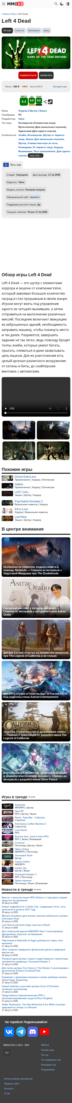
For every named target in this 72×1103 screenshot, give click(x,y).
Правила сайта (11, 1083)
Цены (46, 30)
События (19, 30)
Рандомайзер (48, 1069)
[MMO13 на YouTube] (44, 1032)
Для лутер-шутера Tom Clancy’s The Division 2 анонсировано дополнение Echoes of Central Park (35, 969)
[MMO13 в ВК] (9, 1032)
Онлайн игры (47, 1050)
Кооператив (34, 135)
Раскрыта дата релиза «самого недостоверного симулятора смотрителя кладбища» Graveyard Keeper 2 (35, 960)
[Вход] (67, 4)
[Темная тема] (62, 4)
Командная (24, 147)
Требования (34, 30)
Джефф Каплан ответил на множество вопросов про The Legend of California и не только (35, 654)
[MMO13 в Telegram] (21, 1032)
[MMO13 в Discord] (33, 1032)
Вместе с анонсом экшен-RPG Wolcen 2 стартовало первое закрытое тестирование (34, 899)
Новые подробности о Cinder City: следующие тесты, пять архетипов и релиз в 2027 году (34, 908)
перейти (35, 197)
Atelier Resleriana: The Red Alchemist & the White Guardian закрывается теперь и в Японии (33, 1006)
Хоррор (22, 110)
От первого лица (43, 147)
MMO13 (45, 1045)
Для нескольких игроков (49, 139)
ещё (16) (35, 155)
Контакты (9, 1088)
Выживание (25, 151)
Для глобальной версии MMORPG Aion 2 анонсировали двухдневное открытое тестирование (32, 933)
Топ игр (44, 1055)
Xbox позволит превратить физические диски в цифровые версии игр (33, 951)
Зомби (22, 135)
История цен (60, 86)
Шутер (33, 110)
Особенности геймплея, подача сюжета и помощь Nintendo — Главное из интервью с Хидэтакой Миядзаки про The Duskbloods (32, 570)
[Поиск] (56, 4)
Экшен (43, 110)
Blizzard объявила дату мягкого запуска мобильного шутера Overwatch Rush (35, 917)
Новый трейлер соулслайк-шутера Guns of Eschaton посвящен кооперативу (30, 987)
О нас (7, 1093)
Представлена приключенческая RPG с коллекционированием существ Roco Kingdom (27, 997)
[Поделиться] (45, 101)
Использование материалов (18, 1078)
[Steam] (50, 101)
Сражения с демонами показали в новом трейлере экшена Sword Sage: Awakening (34, 978)
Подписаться (28, 75)
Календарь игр (48, 1064)
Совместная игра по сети (42, 143)
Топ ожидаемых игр (51, 1060)
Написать (46, 75)
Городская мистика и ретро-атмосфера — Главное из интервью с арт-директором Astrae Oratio (34, 611)
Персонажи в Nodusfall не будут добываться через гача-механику (32, 942)
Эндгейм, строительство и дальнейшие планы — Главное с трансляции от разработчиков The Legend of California (35, 735)
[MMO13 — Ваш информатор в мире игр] (15, 4)
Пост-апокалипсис (44, 151)
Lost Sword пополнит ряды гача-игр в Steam (26, 925)
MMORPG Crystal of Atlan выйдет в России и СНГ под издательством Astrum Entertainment (35, 695)
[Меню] (4, 4)
